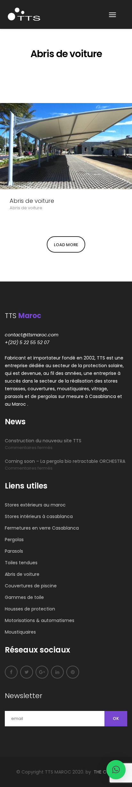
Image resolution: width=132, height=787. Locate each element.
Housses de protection (30, 609)
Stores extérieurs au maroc (35, 505)
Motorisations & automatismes (39, 620)
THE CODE (105, 772)
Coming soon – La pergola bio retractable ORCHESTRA (65, 461)
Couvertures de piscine (31, 586)
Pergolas (14, 539)
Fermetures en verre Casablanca (42, 528)
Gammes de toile (24, 597)
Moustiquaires (20, 632)
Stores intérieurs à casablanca (39, 516)
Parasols (14, 551)
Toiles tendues (21, 562)
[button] (116, 769)
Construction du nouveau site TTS (43, 440)
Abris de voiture (32, 201)
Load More (66, 245)
